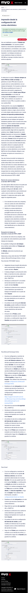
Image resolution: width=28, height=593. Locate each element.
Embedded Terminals (5, 584)
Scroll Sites (3, 589)
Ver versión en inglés (8, 32)
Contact (3, 577)
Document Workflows (6, 583)
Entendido (6, 35)
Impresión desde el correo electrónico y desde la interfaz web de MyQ (13, 10)
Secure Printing (4, 581)
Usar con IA (6, 15)
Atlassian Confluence (12, 589)
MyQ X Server (18, 2)
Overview (3, 579)
